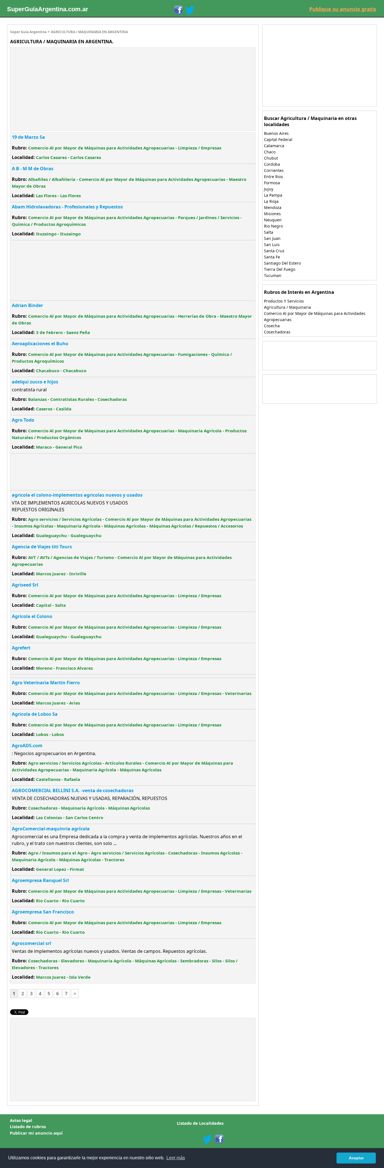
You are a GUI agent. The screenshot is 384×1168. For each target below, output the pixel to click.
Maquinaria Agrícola (200, 430)
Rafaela (72, 779)
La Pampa (273, 195)
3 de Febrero (49, 332)
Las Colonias (49, 817)
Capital (43, 605)
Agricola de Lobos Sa (35, 714)
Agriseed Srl (25, 585)
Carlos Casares (51, 157)
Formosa (272, 182)
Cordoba (272, 164)
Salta (60, 605)
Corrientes (274, 170)
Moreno (44, 668)
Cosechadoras (112, 399)
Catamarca (274, 145)
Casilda (63, 409)
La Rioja (271, 201)
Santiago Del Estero (282, 263)
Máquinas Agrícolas (125, 526)
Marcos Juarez (50, 573)
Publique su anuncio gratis (342, 9)
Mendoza (272, 207)
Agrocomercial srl (31, 943)
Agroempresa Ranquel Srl (40, 880)
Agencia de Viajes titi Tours (42, 547)
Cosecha (272, 325)
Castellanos (48, 779)
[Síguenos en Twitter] (190, 10)
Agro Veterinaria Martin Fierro (46, 683)
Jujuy (268, 189)
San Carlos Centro (84, 817)
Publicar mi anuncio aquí (36, 1133)
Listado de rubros (28, 1126)
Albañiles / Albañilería (51, 179)
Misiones (272, 213)
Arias (74, 703)
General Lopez (51, 869)
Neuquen (273, 219)
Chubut (271, 158)
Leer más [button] (175, 1157)
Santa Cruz (274, 250)
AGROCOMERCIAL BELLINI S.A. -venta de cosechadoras (73, 790)
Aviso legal (21, 1120)
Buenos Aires (276, 133)
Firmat (77, 869)
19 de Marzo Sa (28, 137)
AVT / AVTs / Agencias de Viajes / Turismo (71, 557)
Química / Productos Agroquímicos (49, 224)
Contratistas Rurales (72, 399)
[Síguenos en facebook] (218, 1139)
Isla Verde (80, 977)
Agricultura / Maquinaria (287, 307)
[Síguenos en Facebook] (178, 10)
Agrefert (21, 648)
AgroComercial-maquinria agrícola (51, 829)
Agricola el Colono (32, 616)
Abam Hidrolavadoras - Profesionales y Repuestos (67, 207)
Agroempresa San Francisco (43, 912)
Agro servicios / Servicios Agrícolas (64, 519)
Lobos (42, 734)
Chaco (269, 151)
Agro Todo (23, 420)
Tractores (114, 859)
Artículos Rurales (123, 763)
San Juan (272, 238)
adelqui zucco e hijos (35, 382)
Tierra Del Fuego (279, 269)
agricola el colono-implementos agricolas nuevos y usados (77, 495)
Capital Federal (278, 139)
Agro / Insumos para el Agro (57, 853)
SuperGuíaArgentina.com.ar (47, 9)
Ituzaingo (46, 234)
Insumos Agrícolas (33, 526)
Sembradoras (194, 961)
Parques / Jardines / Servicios (208, 217)
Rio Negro (273, 226)
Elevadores (72, 961)
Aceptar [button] (356, 1158)
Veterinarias (238, 693)
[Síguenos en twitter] (207, 1139)
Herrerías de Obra (197, 316)
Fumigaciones (192, 354)
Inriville (77, 573)
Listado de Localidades (200, 1123)
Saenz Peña (78, 332)
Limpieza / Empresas (199, 148)
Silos (217, 961)
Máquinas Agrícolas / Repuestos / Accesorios (196, 526)
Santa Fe (272, 257)
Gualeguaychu (51, 535)
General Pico (68, 447)
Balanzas (37, 399)
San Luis (272, 244)
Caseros (44, 409)
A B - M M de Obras (32, 168)
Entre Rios (273, 176)
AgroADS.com (27, 745)
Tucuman (272, 275)
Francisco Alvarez (74, 668)
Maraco (44, 447)
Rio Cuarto (47, 900)
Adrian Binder (27, 305)
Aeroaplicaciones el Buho (40, 343)
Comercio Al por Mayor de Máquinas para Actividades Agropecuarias (101, 148)
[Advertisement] (57, 88)
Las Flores (46, 195)
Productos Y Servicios (284, 301)
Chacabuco (47, 370)
